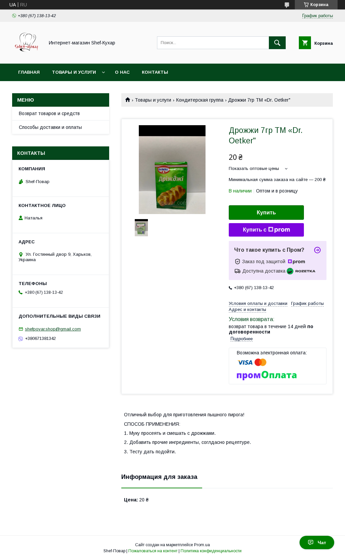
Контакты (155, 72)
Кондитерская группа (199, 100)
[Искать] (277, 42)
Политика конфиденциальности (211, 551)
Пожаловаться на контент (153, 551)
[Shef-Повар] (26, 55)
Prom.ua (202, 544)
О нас (122, 72)
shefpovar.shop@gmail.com (53, 328)
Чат (322, 542)
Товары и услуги (74, 72)
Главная (29, 72)
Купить (266, 212)
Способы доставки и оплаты (50, 127)
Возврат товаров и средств (49, 113)
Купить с (254, 230)
